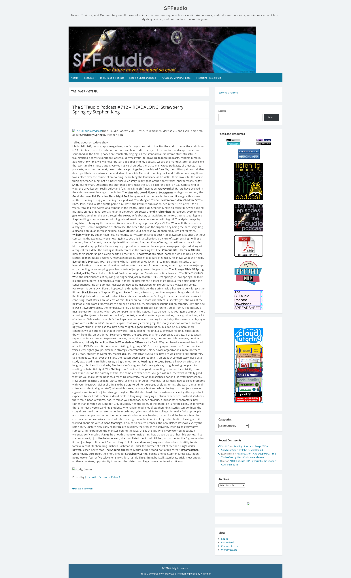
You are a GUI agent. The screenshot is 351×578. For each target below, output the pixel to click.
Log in (224, 538)
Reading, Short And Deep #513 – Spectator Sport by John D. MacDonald (244, 448)
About (74, 77)
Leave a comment (84, 488)
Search (222, 110)
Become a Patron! (109, 477)
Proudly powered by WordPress (157, 573)
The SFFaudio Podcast (112, 77)
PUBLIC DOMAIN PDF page (175, 77)
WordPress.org (229, 549)
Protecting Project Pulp (208, 77)
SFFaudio (175, 8)
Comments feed (230, 546)
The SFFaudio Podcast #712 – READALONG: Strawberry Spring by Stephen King (127, 109)
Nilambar (206, 573)
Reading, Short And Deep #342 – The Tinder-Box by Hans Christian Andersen (248, 455)
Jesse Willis (92, 477)
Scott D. (225, 446)
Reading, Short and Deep (142, 77)
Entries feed (227, 542)
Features (89, 77)
